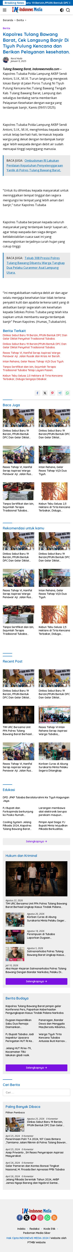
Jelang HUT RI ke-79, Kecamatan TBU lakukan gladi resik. (18, 1052)
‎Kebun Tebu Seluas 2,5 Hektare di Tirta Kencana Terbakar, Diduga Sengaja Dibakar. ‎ (33, 377)
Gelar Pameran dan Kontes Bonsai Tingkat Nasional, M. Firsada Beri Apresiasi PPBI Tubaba (35, 1167)
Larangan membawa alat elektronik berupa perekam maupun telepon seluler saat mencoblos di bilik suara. (54, 811)
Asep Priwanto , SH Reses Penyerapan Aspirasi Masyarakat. (34, 1154)
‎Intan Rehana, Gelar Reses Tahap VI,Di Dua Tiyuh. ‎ (34, 361)
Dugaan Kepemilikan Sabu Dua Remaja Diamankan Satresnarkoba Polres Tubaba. (19, 1023)
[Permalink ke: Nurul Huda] (6, 59)
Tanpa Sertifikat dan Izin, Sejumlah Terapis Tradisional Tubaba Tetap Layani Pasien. (29, 368)
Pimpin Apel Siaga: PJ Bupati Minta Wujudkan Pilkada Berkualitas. (53, 825)
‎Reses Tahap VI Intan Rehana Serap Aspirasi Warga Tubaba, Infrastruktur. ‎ (53, 730)
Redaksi (34, 1228)
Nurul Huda (16, 58)
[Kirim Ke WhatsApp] (67, 393)
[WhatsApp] (47, 1218)
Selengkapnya (35, 841)
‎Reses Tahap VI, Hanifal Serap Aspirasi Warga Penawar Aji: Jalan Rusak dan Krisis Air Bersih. (31, 354)
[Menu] (5, 10)
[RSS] (54, 1218)
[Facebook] (20, 1218)
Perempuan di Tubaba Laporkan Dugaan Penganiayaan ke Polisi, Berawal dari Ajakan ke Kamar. (47, 935)
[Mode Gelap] (62, 10)
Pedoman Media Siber (37, 1233)
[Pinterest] (33, 1218)
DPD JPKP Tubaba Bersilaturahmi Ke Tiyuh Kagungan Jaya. (36, 799)
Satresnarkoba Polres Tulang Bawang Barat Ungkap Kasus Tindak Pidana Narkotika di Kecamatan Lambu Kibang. (45, 953)
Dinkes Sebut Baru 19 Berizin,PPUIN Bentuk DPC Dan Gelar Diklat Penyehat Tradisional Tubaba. (34, 345)
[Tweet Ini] (45, 393)
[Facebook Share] (37, 393)
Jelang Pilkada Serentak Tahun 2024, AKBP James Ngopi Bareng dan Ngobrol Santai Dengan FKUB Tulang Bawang (32, 1181)
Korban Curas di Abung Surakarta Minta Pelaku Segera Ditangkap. (53, 767)
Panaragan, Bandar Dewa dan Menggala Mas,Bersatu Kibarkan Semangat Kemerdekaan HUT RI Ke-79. (52, 1023)
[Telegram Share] (60, 393)
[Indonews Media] (26, 10)
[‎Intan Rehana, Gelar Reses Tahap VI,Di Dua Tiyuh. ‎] (54, 454)
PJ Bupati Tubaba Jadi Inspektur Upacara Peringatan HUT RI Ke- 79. (20, 1038)
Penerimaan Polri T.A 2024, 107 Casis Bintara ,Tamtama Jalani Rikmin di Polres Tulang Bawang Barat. (36, 1140)
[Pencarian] (68, 10)
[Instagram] (40, 1218)
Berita (6, 28)
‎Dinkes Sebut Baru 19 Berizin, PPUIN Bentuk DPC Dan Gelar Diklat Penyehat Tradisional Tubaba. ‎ (35, 337)
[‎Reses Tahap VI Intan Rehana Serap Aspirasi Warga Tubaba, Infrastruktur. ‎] (54, 715)
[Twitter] (27, 1218)
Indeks (21, 1228)
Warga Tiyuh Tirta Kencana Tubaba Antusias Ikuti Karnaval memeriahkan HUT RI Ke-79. (53, 1038)
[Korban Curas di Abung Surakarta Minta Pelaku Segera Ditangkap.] (54, 751)
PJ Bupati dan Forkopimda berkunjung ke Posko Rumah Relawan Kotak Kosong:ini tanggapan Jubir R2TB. (18, 811)
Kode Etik (49, 1228)
